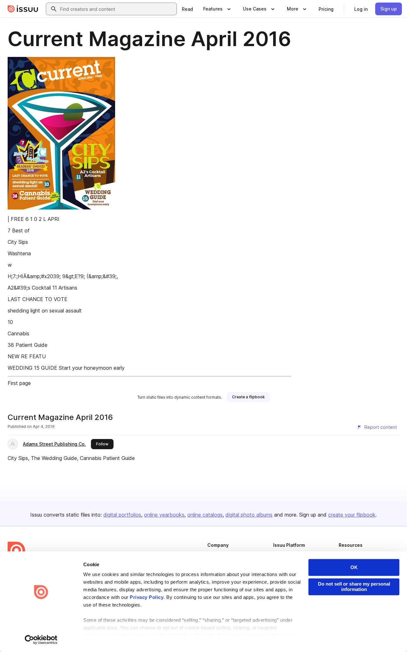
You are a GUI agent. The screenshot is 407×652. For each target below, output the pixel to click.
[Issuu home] (23, 8)
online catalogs (205, 514)
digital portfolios (122, 514)
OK (354, 567)
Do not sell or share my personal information (354, 586)
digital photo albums (248, 514)
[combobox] (117, 9)
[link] (187, 9)
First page (19, 383)
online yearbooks (164, 514)
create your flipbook (352, 514)
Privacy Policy (146, 597)
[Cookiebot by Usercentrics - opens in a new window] (41, 639)
